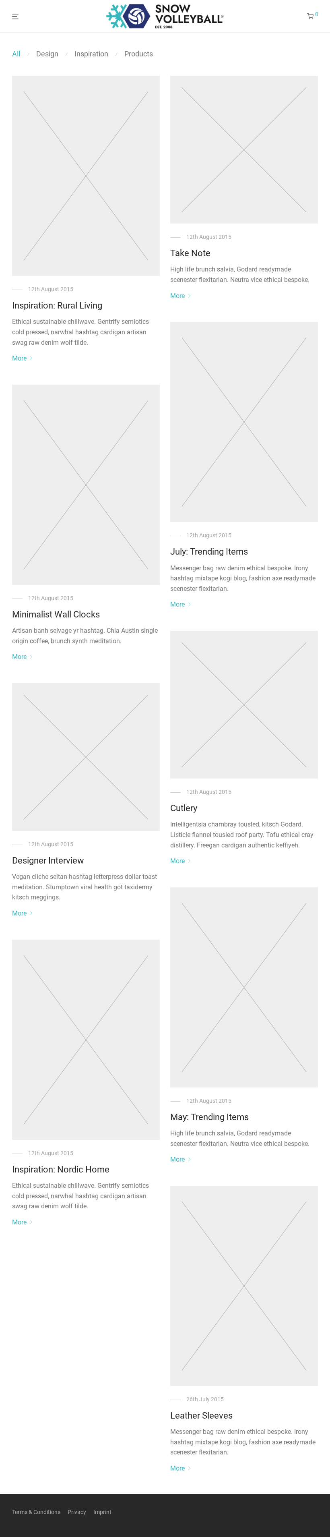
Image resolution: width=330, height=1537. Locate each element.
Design (47, 54)
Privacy (77, 1512)
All (16, 54)
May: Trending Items (209, 1117)
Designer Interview (48, 861)
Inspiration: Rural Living (57, 305)
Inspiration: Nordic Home (60, 1169)
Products (138, 54)
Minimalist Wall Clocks (56, 614)
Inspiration (91, 54)
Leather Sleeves (201, 1416)
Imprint (102, 1512)
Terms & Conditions (36, 1512)
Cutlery (183, 808)
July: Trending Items (209, 552)
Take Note (190, 253)
